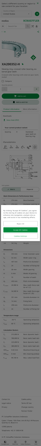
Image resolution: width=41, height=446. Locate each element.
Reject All (20, 224)
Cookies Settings (20, 236)
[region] (20, 223)
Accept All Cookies (20, 230)
